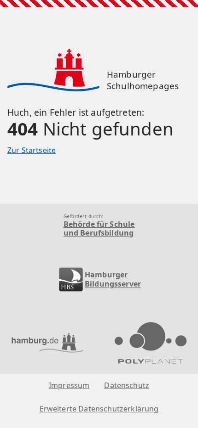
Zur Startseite (31, 150)
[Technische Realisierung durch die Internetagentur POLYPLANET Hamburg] (150, 343)
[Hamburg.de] (47, 343)
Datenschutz (126, 385)
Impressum (69, 385)
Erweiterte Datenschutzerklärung (99, 409)
